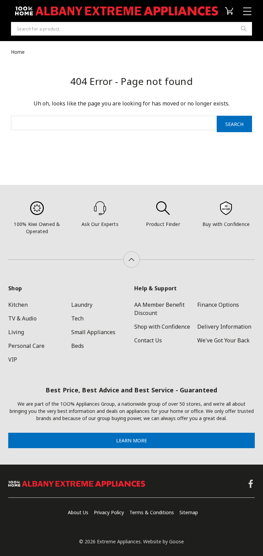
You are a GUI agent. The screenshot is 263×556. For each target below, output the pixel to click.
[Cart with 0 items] (230, 11)
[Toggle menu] (248, 11)
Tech (77, 318)
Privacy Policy (109, 512)
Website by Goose (163, 541)
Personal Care (26, 346)
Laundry (81, 304)
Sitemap (188, 512)
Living (16, 332)
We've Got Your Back (223, 340)
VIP (12, 359)
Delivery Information (224, 326)
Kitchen (18, 304)
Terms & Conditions (151, 512)
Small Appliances (93, 332)
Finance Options (218, 304)
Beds (77, 346)
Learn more (131, 440)
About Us (78, 512)
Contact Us (148, 340)
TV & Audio (22, 318)
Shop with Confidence (162, 326)
